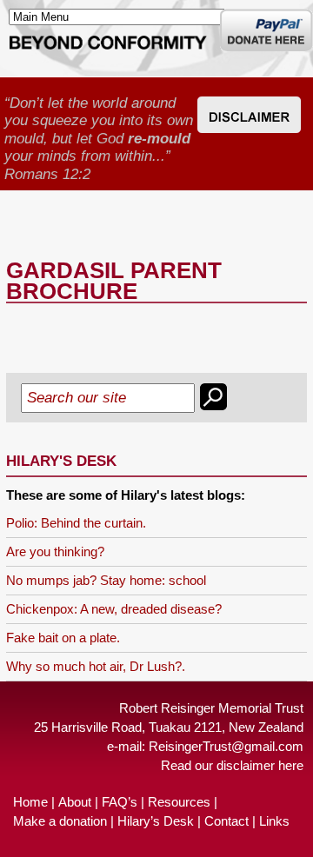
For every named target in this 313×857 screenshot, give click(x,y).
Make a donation (60, 821)
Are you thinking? (55, 551)
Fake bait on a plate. (63, 637)
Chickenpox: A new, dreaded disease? (114, 608)
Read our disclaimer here (232, 765)
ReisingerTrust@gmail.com (226, 746)
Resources (179, 801)
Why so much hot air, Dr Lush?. (95, 666)
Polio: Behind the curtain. (76, 522)
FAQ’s (119, 801)
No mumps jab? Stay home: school (106, 580)
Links (274, 821)
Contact (226, 821)
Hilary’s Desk (155, 821)
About (74, 801)
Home (30, 801)
